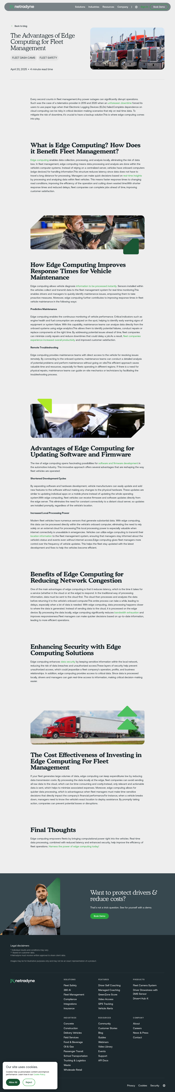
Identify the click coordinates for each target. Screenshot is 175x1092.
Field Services (71, 1037)
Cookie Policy (39, 1074)
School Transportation (76, 1056)
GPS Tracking (105, 1004)
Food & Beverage (73, 1042)
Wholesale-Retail (73, 1069)
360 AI (67, 990)
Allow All (13, 1082)
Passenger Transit (73, 1051)
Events (102, 1051)
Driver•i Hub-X (140, 998)
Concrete (69, 1023)
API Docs (103, 1060)
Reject (29, 1082)
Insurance (69, 1008)
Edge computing (39, 160)
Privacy (131, 1085)
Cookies (142, 1085)
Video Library (105, 1046)
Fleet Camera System (145, 985)
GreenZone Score (107, 994)
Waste (67, 1065)
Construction (71, 1028)
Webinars (103, 1042)
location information (41, 536)
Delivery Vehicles (73, 1032)
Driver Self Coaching (109, 985)
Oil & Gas (69, 1046)
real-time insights (132, 175)
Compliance (70, 999)
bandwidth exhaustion (126, 612)
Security (154, 1085)
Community (104, 1023)
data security (68, 661)
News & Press (140, 1032)
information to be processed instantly (96, 286)
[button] (80, 7)
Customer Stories (107, 1028)
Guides (102, 1037)
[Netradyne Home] (22, 6)
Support (102, 1056)
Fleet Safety (70, 985)
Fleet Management (74, 994)
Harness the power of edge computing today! (74, 846)
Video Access (105, 999)
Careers (137, 1028)
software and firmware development (118, 463)
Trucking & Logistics (75, 1060)
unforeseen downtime (120, 103)
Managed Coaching (109, 990)
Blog (100, 1032)
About (136, 1023)
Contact (137, 1037)
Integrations (70, 1004)
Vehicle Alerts (105, 1008)
